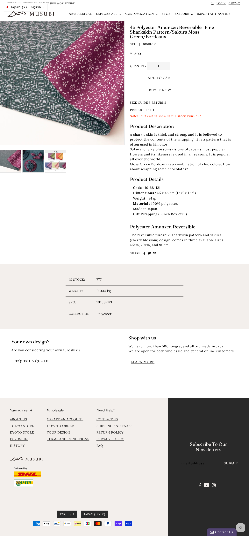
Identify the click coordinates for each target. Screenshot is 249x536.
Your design (58, 432)
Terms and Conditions (68, 439)
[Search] (212, 3)
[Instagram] (214, 484)
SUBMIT (231, 463)
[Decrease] (150, 66)
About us (18, 419)
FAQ (99, 446)
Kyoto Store (22, 432)
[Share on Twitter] (149, 253)
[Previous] (5, 26)
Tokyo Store (22, 426)
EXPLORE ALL (107, 14)
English (67, 514)
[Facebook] (200, 484)
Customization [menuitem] (140, 14)
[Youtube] (206, 484)
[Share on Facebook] (144, 253)
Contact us (107, 419)
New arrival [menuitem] (80, 14)
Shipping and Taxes (114, 426)
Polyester (104, 314)
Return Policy (110, 432)
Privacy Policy (110, 439)
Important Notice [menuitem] (214, 14)
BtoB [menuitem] (166, 14)
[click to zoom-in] (118, 27)
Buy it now (160, 90)
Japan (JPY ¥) (94, 514)
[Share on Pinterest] (154, 253)
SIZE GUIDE (139, 102)
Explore (182, 14)
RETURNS (159, 102)
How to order (60, 426)
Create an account (65, 419)
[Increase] (166, 66)
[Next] (15, 26)
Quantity (138, 66)
